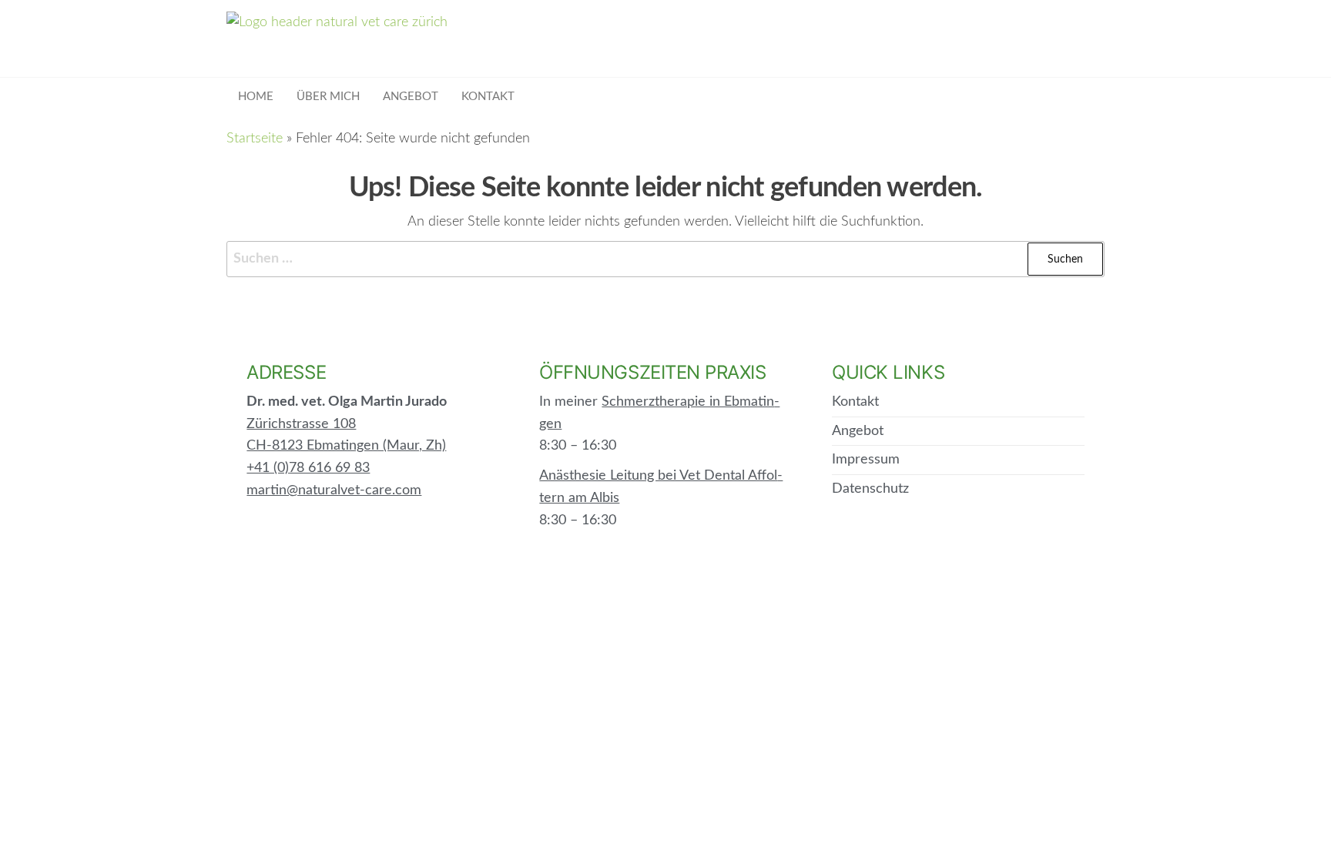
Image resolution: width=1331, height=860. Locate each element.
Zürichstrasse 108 (301, 424)
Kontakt (488, 96)
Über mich (328, 96)
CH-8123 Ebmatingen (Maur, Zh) (346, 446)
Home (255, 96)
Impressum (866, 460)
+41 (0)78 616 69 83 (308, 468)
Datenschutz (870, 489)
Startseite (254, 139)
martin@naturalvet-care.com (333, 490)
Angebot (410, 96)
